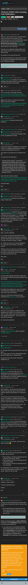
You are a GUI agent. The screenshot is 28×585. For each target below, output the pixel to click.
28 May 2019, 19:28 (9, 230)
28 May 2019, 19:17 (17, 209)
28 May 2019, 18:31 (18, 77)
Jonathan (4, 34)
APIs (9, 16)
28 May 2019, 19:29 (9, 270)
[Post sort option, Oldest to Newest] (2, 29)
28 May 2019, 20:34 (18, 369)
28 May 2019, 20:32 (18, 345)
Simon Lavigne (5, 500)
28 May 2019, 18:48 (9, 118)
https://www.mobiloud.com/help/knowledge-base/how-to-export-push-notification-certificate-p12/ (13, 95)
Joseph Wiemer (5, 77)
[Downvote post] (26, 71)
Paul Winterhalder (6, 75)
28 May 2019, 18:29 (15, 34)
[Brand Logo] (7, 3)
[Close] (25, 546)
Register (4, 574)
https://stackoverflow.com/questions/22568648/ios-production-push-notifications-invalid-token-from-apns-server (14, 105)
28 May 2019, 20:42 (9, 387)
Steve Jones (5, 269)
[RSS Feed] (17, 19)
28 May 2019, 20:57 (18, 419)
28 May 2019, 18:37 (15, 90)
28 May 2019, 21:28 (9, 439)
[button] (2, 583)
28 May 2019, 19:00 (9, 144)
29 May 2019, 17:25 (9, 480)
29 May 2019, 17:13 (17, 450)
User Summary (21, 43)
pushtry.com (14, 213)
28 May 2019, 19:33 (9, 329)
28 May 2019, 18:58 (18, 131)
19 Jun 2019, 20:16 (17, 500)
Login (9, 574)
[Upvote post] (21, 71)
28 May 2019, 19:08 (18, 196)
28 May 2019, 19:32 (9, 308)
